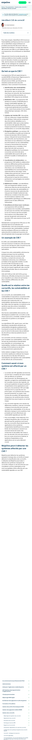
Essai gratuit (22, 2)
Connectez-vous (22, 14)
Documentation (10, 7)
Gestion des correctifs (20, 7)
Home (3, 7)
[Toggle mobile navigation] (29, 2)
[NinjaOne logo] (5, 2)
